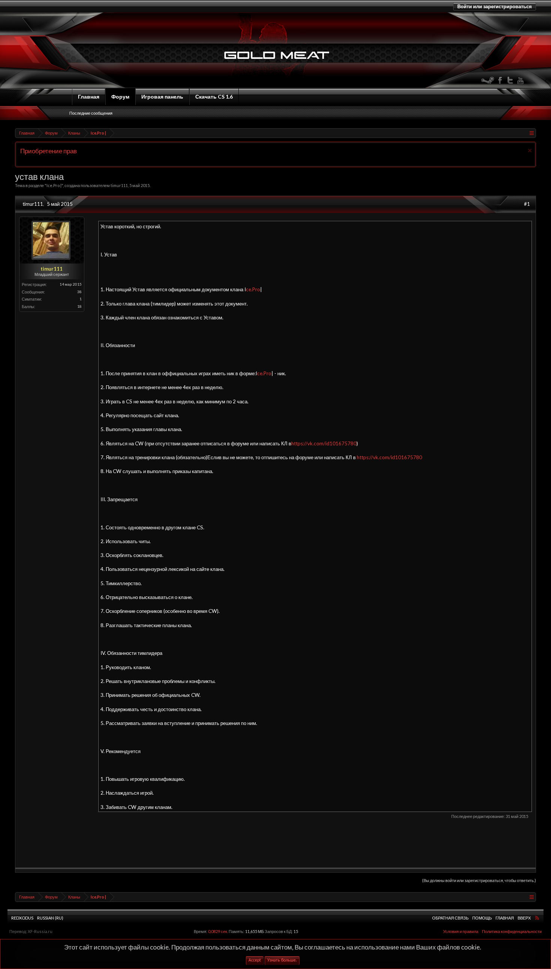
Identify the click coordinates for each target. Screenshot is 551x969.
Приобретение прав (48, 151)
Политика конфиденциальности (512, 931)
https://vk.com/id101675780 (323, 443)
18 (79, 306)
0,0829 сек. (218, 931)
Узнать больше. (282, 960)
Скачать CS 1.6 (214, 96)
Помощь (482, 917)
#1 (527, 204)
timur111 (119, 185)
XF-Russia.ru (40, 931)
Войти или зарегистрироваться (494, 6)
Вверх (524, 917)
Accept (255, 960)
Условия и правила (460, 931)
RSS (537, 917)
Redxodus (22, 917)
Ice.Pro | (53, 185)
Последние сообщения (90, 113)
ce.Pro (253, 289)
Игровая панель (162, 96)
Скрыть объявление (530, 150)
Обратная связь (450, 917)
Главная (88, 96)
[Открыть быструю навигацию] (531, 132)
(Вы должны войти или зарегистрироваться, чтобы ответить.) (479, 880)
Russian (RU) (50, 917)
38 (79, 291)
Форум (120, 96)
